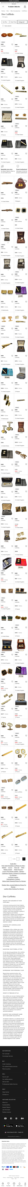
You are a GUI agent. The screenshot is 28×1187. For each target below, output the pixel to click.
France (4, 1177)
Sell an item (5, 1082)
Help (3, 1089)
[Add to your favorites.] (12, 44)
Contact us (5, 1094)
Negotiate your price (6, 169)
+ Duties (5, 77)
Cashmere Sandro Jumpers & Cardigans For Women (14, 874)
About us (4, 1102)
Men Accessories (15, 11)
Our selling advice (7, 1079)
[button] (25, 7)
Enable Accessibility (14, 1)
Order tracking (6, 1064)
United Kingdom (10, 1177)
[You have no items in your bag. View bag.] (25, 7)
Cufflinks (24, 11)
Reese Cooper (8, 870)
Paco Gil (16, 868)
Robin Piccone (18, 870)
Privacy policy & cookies (13, 1136)
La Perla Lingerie (13, 877)
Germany (22, 1177)
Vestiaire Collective (9, 1099)
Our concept (5, 1054)
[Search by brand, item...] (3, 6)
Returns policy (6, 1069)
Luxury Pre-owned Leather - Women (13, 871)
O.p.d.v (10, 868)
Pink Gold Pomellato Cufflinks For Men (13, 866)
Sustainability (6, 1105)
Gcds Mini (13, 864)
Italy (15, 1178)
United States (16, 1177)
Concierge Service (7, 1056)
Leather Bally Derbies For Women (14, 889)
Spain (13, 1178)
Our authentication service (9, 1066)
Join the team (6, 1110)
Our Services (6, 1051)
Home (3, 11)
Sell (3, 1074)
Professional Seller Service (9, 1084)
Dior (7, 11)
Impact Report (6, 1107)
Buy (3, 1061)
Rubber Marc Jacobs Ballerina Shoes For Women (14, 886)
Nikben (4, 868)
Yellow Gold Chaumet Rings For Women (14, 881)
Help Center (5, 1092)
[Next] (17, 858)
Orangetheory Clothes (13, 879)
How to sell (5, 1077)
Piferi (22, 868)
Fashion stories (6, 1112)
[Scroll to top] (23, 858)
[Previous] (10, 858)
